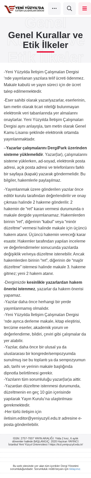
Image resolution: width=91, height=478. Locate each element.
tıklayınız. (75, 468)
